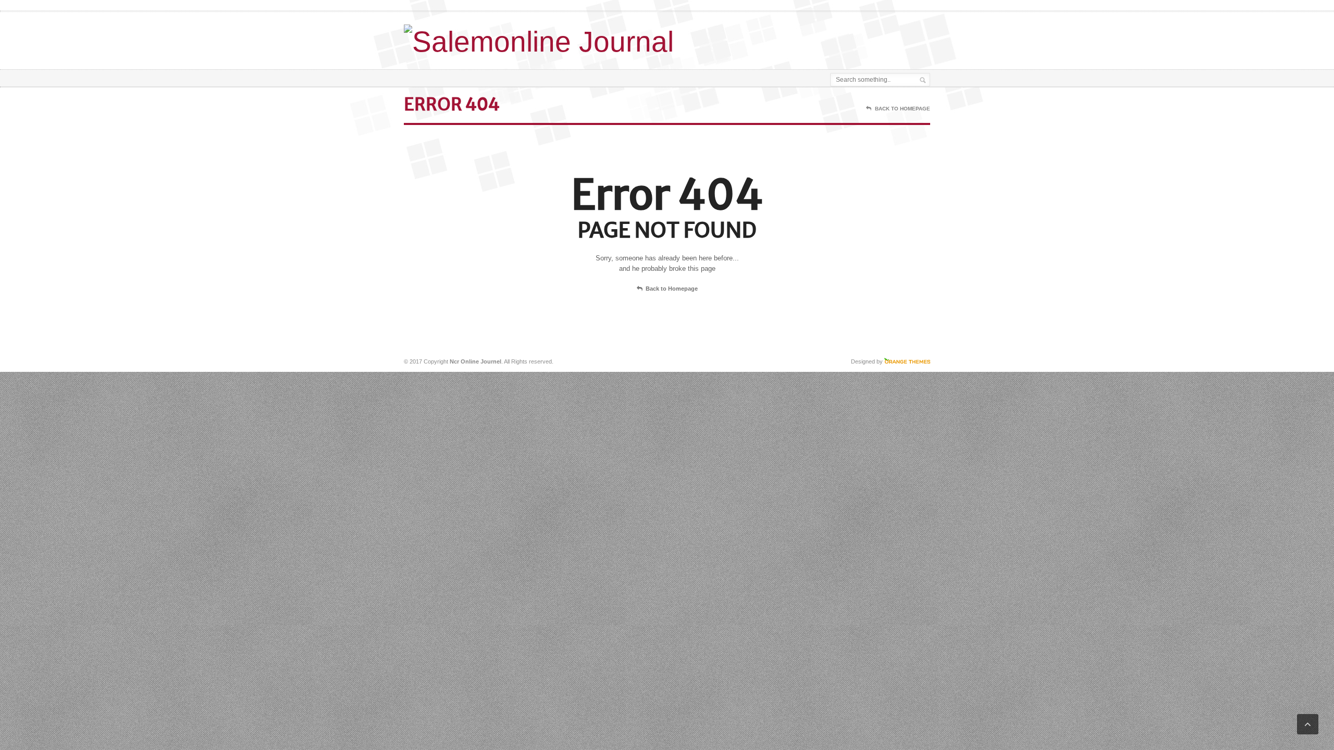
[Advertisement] (808, 38)
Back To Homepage (902, 108)
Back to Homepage (672, 288)
